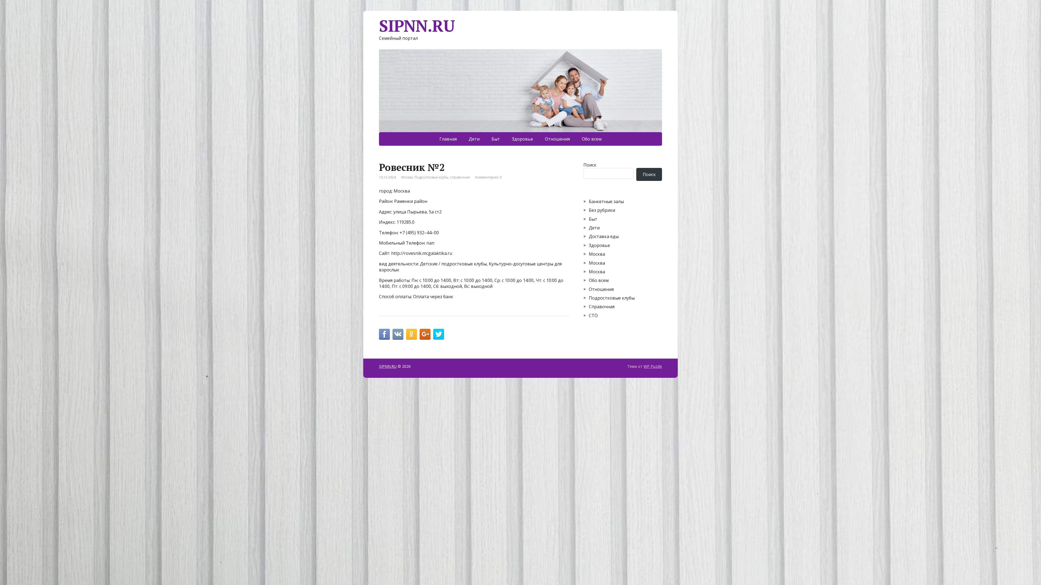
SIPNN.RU (417, 25)
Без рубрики (602, 210)
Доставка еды (604, 236)
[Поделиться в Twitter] (438, 334)
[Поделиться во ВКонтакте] (398, 334)
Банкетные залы (606, 201)
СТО (593, 315)
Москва (407, 177)
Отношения (557, 139)
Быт (495, 139)
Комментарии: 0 (488, 177)
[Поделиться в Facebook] (384, 334)
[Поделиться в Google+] (425, 334)
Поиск (589, 165)
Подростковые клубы (431, 177)
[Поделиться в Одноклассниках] (411, 334)
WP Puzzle (653, 366)
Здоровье (522, 139)
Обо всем (592, 139)
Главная (448, 139)
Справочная (460, 177)
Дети (474, 139)
